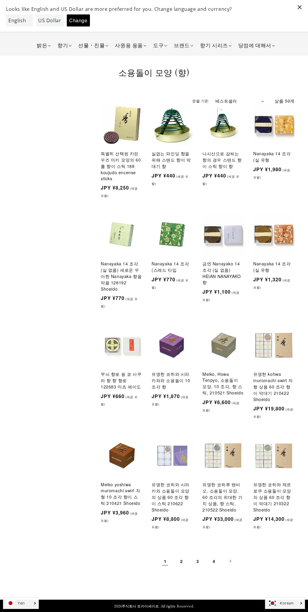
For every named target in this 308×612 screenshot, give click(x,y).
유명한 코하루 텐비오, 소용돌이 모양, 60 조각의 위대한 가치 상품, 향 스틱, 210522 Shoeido (222, 497)
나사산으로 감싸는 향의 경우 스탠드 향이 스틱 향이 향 (222, 159)
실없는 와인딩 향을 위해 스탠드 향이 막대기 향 (171, 159)
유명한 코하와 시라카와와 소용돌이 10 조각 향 (171, 380)
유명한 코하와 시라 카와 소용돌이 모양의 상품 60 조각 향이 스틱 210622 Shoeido (170, 497)
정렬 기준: (200, 100)
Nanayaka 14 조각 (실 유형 (272, 156)
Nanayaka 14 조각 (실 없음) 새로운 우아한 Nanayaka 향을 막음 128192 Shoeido (121, 276)
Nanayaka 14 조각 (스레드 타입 (170, 267)
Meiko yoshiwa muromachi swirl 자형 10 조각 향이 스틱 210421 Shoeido (120, 493)
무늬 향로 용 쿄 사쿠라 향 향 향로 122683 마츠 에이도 (121, 380)
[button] (42, 45)
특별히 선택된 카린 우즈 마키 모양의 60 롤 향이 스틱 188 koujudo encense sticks (121, 165)
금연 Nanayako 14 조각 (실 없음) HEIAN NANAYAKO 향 (221, 273)
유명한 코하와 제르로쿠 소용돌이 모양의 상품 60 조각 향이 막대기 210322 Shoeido (272, 497)
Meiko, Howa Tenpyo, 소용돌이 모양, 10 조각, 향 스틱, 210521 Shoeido (222, 383)
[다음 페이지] (230, 561)
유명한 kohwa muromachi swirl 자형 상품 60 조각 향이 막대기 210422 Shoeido (273, 386)
